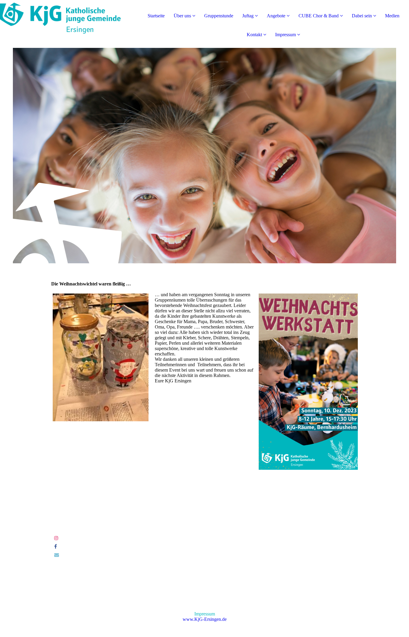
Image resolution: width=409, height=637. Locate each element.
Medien (392, 15)
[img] (69, 24)
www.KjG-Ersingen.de (205, 619)
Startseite (156, 15)
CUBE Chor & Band (319, 15)
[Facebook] (55, 546)
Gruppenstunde (218, 15)
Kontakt (254, 34)
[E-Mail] (56, 554)
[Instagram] (56, 538)
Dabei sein (362, 15)
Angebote (276, 15)
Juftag (248, 15)
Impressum (285, 34)
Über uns (182, 15)
